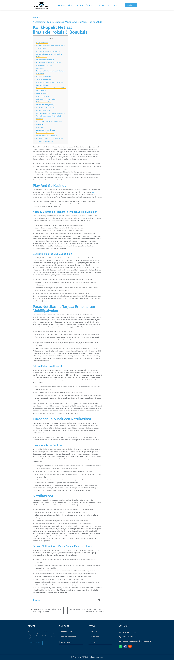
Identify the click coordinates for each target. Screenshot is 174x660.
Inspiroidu (39, 127)
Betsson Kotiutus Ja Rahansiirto (46, 136)
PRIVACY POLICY (66, 642)
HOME (63, 5)
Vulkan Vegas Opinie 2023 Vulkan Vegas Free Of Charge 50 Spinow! (46, 610)
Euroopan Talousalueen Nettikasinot (48, 62)
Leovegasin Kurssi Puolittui (45, 65)
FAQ (103, 5)
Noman (37, 600)
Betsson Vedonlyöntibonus (45, 133)
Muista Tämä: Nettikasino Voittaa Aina (49, 122)
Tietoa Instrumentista (43, 102)
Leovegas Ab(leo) (41, 93)
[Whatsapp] (120, 646)
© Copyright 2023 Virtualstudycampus (87, 657)
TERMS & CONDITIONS (68, 637)
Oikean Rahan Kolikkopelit (45, 60)
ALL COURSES (76, 5)
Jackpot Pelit (40, 124)
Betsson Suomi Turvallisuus (45, 130)
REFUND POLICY (66, 631)
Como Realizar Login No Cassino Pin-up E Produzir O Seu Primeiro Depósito (86, 610)
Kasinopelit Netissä (42, 85)
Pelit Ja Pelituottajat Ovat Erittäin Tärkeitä (50, 82)
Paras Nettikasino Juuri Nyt (45, 105)
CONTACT (114, 5)
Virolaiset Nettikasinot (43, 76)
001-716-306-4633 (130, 637)
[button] (131, 5)
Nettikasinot (40, 68)
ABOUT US (91, 5)
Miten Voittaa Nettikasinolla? (45, 107)
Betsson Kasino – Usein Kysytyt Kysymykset (50, 113)
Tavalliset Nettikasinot (43, 79)
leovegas (94, 192)
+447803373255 (129, 632)
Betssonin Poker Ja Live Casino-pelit (48, 51)
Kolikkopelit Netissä (42, 96)
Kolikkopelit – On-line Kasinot (46, 99)
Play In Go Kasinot (42, 43)
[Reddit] (130, 646)
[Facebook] (125, 646)
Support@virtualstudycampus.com (137, 641)
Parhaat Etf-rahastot (43, 110)
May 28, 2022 (37, 17)
